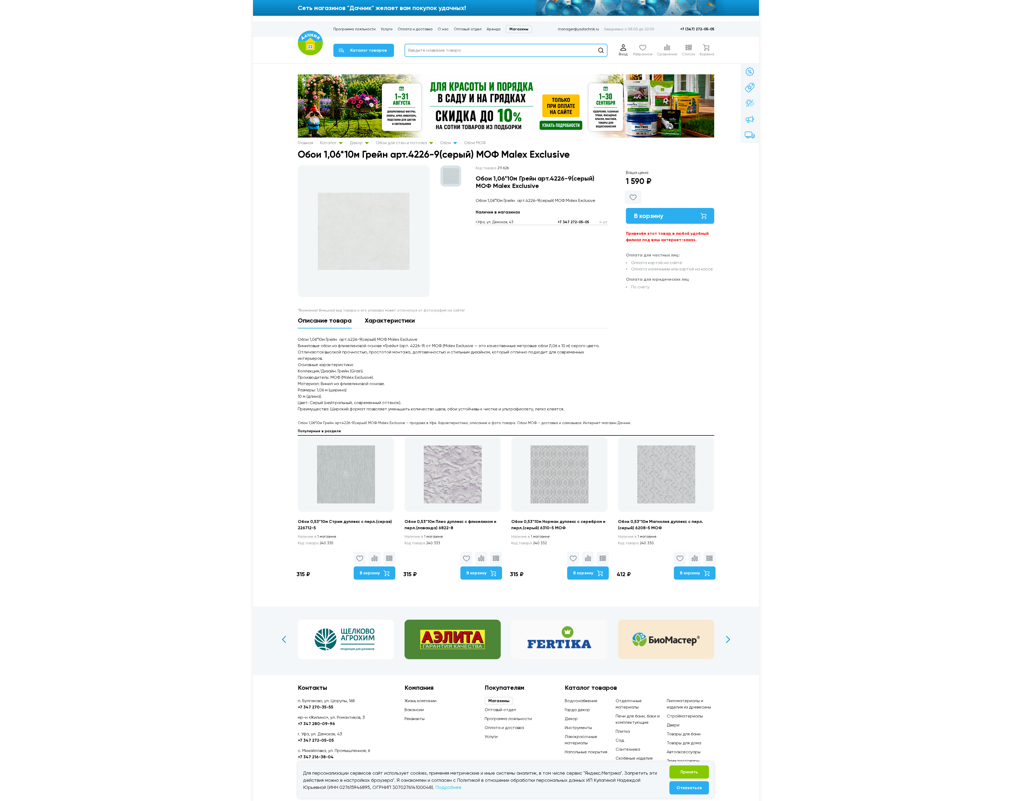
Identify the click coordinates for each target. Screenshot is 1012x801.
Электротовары (683, 760)
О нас (443, 29)
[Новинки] (750, 87)
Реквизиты (415, 718)
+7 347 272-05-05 (573, 222)
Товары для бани (683, 733)
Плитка (623, 731)
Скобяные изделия (634, 758)
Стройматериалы (685, 716)
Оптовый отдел (467, 29)
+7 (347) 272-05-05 (697, 29)
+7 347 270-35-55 (315, 707)
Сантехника (628, 749)
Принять (689, 771)
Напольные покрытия (586, 751)
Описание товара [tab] (325, 320)
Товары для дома (684, 742)
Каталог (329, 142)
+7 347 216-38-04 (316, 756)
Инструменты (578, 727)
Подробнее (448, 787)
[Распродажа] (750, 119)
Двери (673, 724)
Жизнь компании (420, 700)
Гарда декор (577, 709)
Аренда (493, 29)
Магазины (518, 29)
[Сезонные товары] (750, 103)
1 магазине (317, 536)
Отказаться (689, 787)
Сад (620, 740)
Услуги (386, 29)
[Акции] (750, 72)
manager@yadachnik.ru (578, 29)
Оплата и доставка (415, 29)
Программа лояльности (354, 29)
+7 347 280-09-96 (316, 723)
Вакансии (414, 709)
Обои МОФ (475, 142)
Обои (446, 142)
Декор (357, 142)
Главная (305, 142)
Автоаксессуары (683, 751)
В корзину (648, 216)
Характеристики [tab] (390, 320)
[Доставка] (750, 135)
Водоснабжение (581, 700)
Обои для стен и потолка (402, 142)
